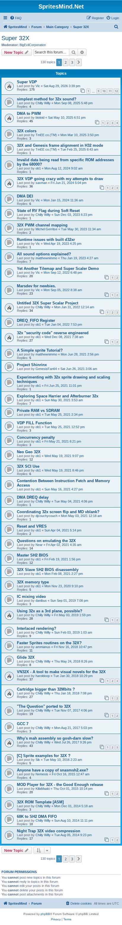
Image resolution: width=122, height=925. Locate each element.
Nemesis (42, 774)
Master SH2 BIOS (32, 555)
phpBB (45, 914)
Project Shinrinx (32, 365)
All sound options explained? (44, 254)
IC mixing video (31, 596)
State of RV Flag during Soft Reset (48, 210)
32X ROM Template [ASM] (40, 802)
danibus (41, 600)
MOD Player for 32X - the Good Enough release (60, 784)
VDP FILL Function (34, 423)
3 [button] (72, 62)
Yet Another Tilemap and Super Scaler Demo (58, 268)
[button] (79, 62)
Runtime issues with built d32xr (46, 239)
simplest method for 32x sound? (46, 99)
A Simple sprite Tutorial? (40, 350)
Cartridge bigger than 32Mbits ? (46, 689)
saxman (41, 183)
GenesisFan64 (46, 369)
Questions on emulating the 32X (46, 541)
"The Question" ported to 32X (44, 706)
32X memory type (33, 582)
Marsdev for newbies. (36, 286)
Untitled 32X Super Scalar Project (47, 303)
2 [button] (66, 62)
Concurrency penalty (36, 437)
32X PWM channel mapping (42, 225)
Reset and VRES (32, 526)
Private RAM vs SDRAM (38, 410)
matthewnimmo (46, 258)
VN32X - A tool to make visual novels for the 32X (61, 672)
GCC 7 (22, 724)
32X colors (26, 131)
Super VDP (27, 82)
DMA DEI (25, 196)
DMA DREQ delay (33, 497)
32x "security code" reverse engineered (53, 333)
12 (116, 91)
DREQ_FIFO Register (36, 320)
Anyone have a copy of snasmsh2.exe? (52, 770)
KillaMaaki (43, 788)
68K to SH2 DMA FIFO (37, 816)
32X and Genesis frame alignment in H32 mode (60, 145)
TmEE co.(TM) (46, 135)
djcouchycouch (46, 516)
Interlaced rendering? (36, 628)
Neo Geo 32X (29, 452)
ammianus (43, 647)
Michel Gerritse (46, 229)
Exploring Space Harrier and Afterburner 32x (57, 396)
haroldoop (43, 676)
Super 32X (15, 38)
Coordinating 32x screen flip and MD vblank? (58, 512)
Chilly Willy (43, 103)
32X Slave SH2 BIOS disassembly (47, 569)
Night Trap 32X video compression (48, 831)
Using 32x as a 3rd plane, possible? (49, 611)
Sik (38, 759)
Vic (38, 86)
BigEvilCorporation (33, 45)
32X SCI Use (28, 466)
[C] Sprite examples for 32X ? (43, 755)
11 (110, 91)
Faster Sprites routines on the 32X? (49, 643)
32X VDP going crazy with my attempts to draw (60, 179)
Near (39, 544)
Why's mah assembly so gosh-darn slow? (55, 738)
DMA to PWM (29, 113)
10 (103, 91)
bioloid (40, 117)
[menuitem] (16, 18)
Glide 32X (26, 657)
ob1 (38, 168)
